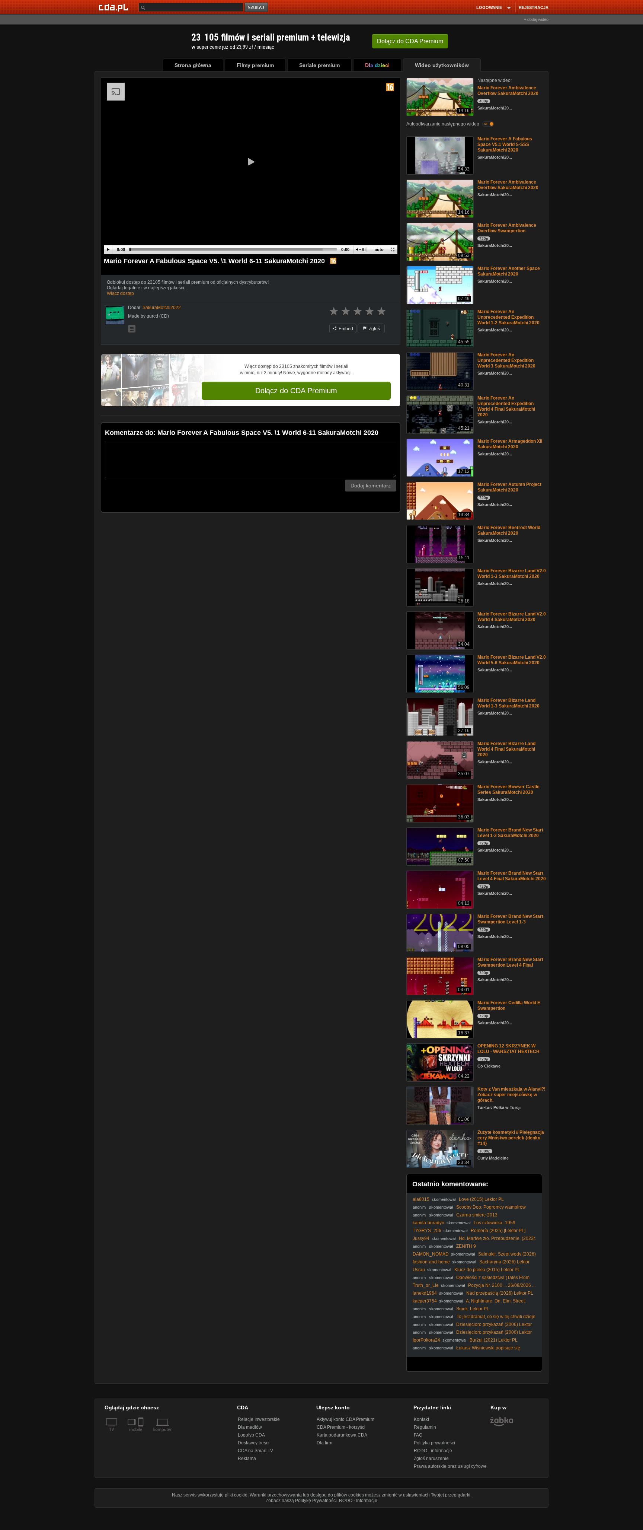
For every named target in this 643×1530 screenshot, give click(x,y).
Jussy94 (421, 1238)
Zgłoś (374, 328)
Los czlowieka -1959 (494, 1222)
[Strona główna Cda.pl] (115, 7)
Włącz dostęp (120, 293)
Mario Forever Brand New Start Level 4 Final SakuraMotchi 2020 (511, 876)
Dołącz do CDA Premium (296, 391)
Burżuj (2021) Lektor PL (494, 1340)
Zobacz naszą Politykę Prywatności (301, 1500)
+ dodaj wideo (536, 19)
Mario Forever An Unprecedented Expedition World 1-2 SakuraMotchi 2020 (508, 317)
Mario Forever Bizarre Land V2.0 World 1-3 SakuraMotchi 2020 (511, 573)
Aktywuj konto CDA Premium (345, 1419)
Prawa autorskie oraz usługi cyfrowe (450, 1466)
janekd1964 (425, 1293)
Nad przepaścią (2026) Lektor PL (499, 1293)
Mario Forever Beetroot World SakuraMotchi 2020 (508, 530)
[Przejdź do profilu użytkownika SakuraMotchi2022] (115, 315)
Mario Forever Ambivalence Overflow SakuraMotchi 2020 (507, 90)
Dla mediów (250, 1427)
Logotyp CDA (251, 1435)
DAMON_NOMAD (431, 1254)
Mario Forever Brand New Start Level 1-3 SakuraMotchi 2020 (510, 832)
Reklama (247, 1458)
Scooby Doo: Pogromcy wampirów (491, 1207)
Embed (345, 328)
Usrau (419, 1269)
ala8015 (421, 1199)
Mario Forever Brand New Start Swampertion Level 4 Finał (510, 962)
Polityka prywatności (434, 1442)
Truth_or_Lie (426, 1285)
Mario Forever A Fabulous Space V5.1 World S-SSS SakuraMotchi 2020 (504, 144)
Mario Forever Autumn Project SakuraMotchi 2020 (509, 487)
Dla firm (324, 1442)
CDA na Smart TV (255, 1450)
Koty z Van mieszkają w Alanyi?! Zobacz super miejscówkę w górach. (511, 1095)
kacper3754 (425, 1301)
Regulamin (425, 1427)
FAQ (418, 1435)
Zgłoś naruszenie (431, 1458)
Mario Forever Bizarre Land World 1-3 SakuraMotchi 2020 (508, 703)
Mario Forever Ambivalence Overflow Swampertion (506, 228)
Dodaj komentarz (371, 486)
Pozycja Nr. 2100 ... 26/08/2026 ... (501, 1285)
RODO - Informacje (358, 1500)
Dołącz (410, 41)
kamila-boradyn (428, 1222)
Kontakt (421, 1419)
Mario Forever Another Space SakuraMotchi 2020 (508, 271)
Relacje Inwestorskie (259, 1419)
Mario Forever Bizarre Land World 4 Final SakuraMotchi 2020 (506, 749)
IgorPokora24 (426, 1340)
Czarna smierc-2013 (477, 1215)
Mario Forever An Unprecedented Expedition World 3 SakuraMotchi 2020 (506, 360)
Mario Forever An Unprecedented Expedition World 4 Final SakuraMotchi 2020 (506, 406)
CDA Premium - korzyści (341, 1427)
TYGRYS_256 (427, 1230)
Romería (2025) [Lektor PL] (498, 1230)
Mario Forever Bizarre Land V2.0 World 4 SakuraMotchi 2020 (511, 616)
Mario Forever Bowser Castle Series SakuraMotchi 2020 (508, 789)
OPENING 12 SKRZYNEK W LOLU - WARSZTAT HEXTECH (508, 1048)
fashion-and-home (431, 1262)
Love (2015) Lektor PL (481, 1199)
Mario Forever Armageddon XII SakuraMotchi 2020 (509, 444)
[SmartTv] (141, 1434)
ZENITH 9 (466, 1246)
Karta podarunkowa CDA (342, 1435)
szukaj (256, 8)
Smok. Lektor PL (472, 1308)
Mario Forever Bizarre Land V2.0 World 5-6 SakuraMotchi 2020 (511, 660)
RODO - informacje (433, 1450)
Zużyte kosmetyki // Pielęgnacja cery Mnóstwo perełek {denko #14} (510, 1138)
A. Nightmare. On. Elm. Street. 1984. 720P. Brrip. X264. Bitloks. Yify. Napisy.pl (469, 1303)
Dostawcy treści (253, 1442)
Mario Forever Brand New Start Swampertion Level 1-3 (510, 919)
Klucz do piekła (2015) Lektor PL (487, 1269)
